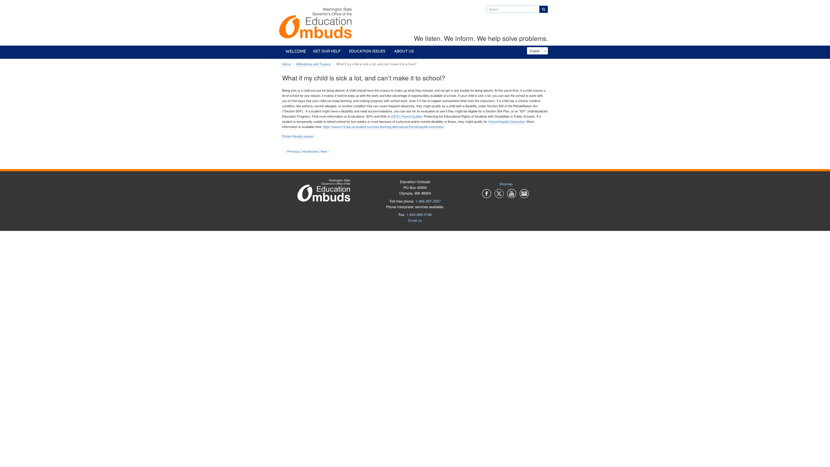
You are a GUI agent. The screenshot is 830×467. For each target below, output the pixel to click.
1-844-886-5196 (419, 214)
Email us (415, 220)
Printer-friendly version (298, 136)
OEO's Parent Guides (406, 116)
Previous (292, 151)
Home (286, 64)
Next (325, 151)
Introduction (310, 151)
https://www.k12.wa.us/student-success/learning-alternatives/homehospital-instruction (383, 126)
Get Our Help (326, 51)
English (535, 51)
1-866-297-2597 (428, 201)
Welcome (296, 51)
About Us (404, 51)
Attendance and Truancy (313, 64)
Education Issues (367, 51)
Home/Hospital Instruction (506, 121)
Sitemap (505, 183)
